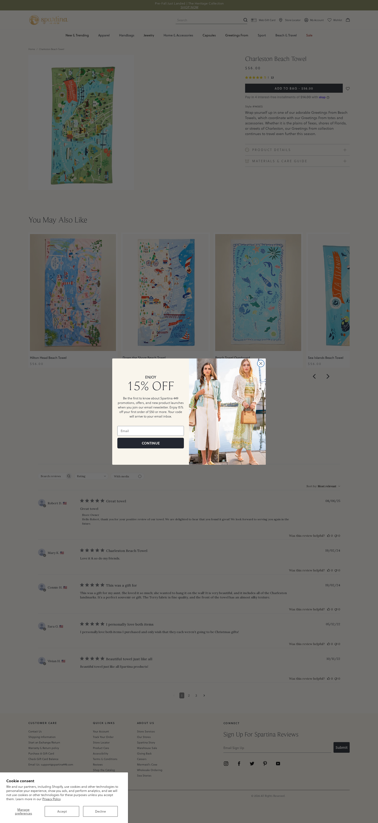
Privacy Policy (51, 799)
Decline (100, 811)
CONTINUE (151, 443)
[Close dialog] (260, 363)
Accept (62, 811)
